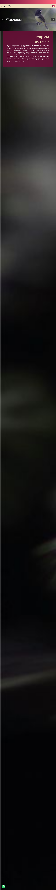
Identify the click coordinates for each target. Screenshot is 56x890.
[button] (3, 19)
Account (54, 2)
